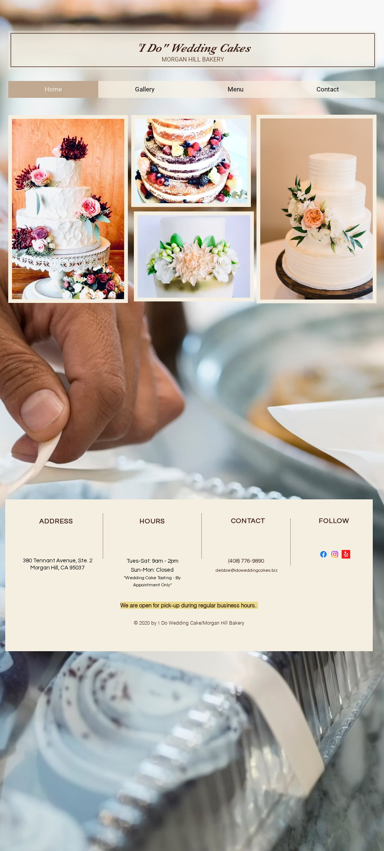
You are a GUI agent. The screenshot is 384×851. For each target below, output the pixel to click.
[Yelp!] (346, 554)
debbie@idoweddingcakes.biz (247, 570)
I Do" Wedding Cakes (194, 48)
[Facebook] (323, 554)
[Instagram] (334, 554)
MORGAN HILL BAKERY (193, 59)
